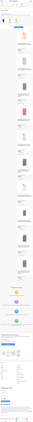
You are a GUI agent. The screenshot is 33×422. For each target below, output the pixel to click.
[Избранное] (31, 30)
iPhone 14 (3, 23)
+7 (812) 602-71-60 (6, 388)
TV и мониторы (18, 372)
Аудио (17, 370)
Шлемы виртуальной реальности (21, 381)
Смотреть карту (3, 395)
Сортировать (12, 26)
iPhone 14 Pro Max (16, 23)
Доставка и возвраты (4, 370)
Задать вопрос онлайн (5, 401)
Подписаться (8, 344)
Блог (1, 374)
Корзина (16, 421)
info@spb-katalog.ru (3, 390)
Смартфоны (18, 367)
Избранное (27, 421)
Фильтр (18, 27)
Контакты (2, 377)
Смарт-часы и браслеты (20, 377)
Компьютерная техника (19, 374)
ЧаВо (1, 379)
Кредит (2, 372)
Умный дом (18, 382)
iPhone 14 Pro (10, 23)
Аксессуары (18, 379)
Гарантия (2, 367)
